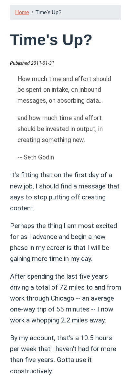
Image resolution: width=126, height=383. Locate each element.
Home (22, 12)
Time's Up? (48, 12)
